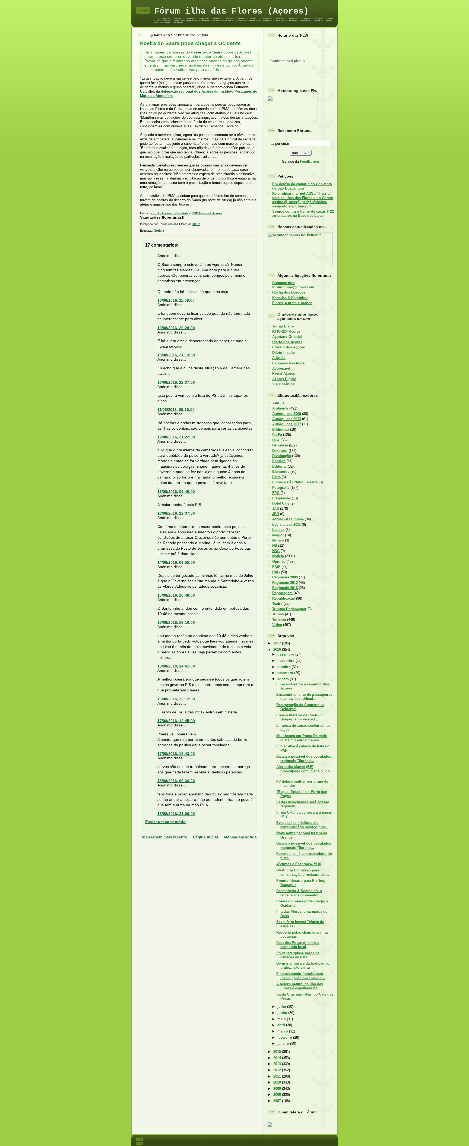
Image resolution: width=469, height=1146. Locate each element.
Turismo (279, 620)
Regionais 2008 (285, 577)
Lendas (278, 530)
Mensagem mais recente (164, 837)
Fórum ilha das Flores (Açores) (231, 11)
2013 (277, 1064)
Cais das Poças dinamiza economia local (297, 945)
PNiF (276, 567)
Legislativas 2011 (286, 524)
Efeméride (280, 472)
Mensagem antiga (240, 837)
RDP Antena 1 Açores (207, 213)
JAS (275, 508)
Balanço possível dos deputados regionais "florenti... (303, 758)
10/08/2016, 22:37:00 (176, 382)
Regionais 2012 (285, 583)
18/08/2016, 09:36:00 (176, 781)
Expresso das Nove (288, 363)
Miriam (278, 540)
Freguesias (281, 498)
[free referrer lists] (270, 1125)
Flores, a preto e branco (292, 303)
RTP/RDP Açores (286, 331)
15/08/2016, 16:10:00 (176, 622)
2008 (277, 1095)
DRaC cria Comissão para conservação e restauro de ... (302, 872)
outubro (284, 667)
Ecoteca (279, 461)
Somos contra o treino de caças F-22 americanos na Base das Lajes (303, 213)
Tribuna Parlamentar (289, 609)
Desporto (279, 451)
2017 (277, 643)
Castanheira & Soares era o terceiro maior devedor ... (299, 893)
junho (282, 1013)
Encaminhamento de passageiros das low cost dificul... (304, 696)
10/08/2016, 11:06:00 (176, 300)
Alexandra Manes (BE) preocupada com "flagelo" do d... (303, 771)
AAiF (276, 403)
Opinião (279, 561)
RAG (276, 572)
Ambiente (280, 408)
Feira (276, 477)
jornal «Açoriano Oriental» (169, 213)
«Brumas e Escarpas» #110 (298, 864)
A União (279, 358)
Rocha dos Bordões (288, 292)
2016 (277, 649)
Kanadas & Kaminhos (290, 298)
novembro (286, 661)
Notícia (159, 230)
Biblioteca (280, 429)
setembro (285, 673)
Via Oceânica (283, 384)
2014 (277, 1058)
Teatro (277, 604)
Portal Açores (283, 373)
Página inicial (205, 837)
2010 (277, 1082)
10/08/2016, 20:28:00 (176, 328)
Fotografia (280, 488)
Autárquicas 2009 (286, 414)
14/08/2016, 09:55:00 (176, 562)
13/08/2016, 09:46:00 (176, 491)
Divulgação (281, 456)
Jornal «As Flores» (288, 519)
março (283, 1031)
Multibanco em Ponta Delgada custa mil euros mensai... (301, 738)
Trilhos (278, 614)
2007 (277, 1101)
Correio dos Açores (288, 347)
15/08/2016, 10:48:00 (176, 595)
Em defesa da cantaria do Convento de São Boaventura (302, 186)
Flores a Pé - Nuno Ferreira (295, 482)
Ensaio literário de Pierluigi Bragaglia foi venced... (299, 717)
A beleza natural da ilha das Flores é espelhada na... (299, 986)
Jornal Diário (283, 326)
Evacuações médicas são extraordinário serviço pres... (302, 825)
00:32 (196, 224)
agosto (283, 679)
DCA (276, 440)
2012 (277, 1070)
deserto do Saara (207, 52)
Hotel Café (280, 503)
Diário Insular (283, 353)
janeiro (283, 1043)
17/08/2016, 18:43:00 (176, 753)
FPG (276, 493)
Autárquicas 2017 (286, 424)
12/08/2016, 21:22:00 (176, 437)
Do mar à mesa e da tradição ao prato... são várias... (302, 965)
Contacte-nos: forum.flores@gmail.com (293, 285)
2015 (277, 1052)
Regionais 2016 (285, 588)
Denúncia (280, 445)
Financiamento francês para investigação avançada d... (300, 976)
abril (281, 1025)
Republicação (283, 598)
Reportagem (282, 593)
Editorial (279, 466)
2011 (277, 1076)
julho (282, 1007)
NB (274, 545)
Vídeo (277, 625)
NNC (276, 551)
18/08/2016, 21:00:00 (176, 813)
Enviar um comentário (165, 822)
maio (282, 1019)
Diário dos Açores (287, 342)
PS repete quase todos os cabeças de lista (297, 955)
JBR (275, 514)
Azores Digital (284, 379)
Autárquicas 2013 (286, 419)
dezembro (286, 654)
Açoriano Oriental (287, 337)
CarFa (277, 435)
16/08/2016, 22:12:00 (176, 699)
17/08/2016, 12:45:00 (176, 721)
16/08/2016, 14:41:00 (176, 666)
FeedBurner (309, 161)
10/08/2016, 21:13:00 (176, 355)
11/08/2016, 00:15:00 (176, 409)
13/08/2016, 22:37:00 (176, 513)
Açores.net (281, 368)
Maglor (278, 535)
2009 (277, 1089)
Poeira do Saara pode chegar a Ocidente (190, 43)
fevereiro (285, 1037)
